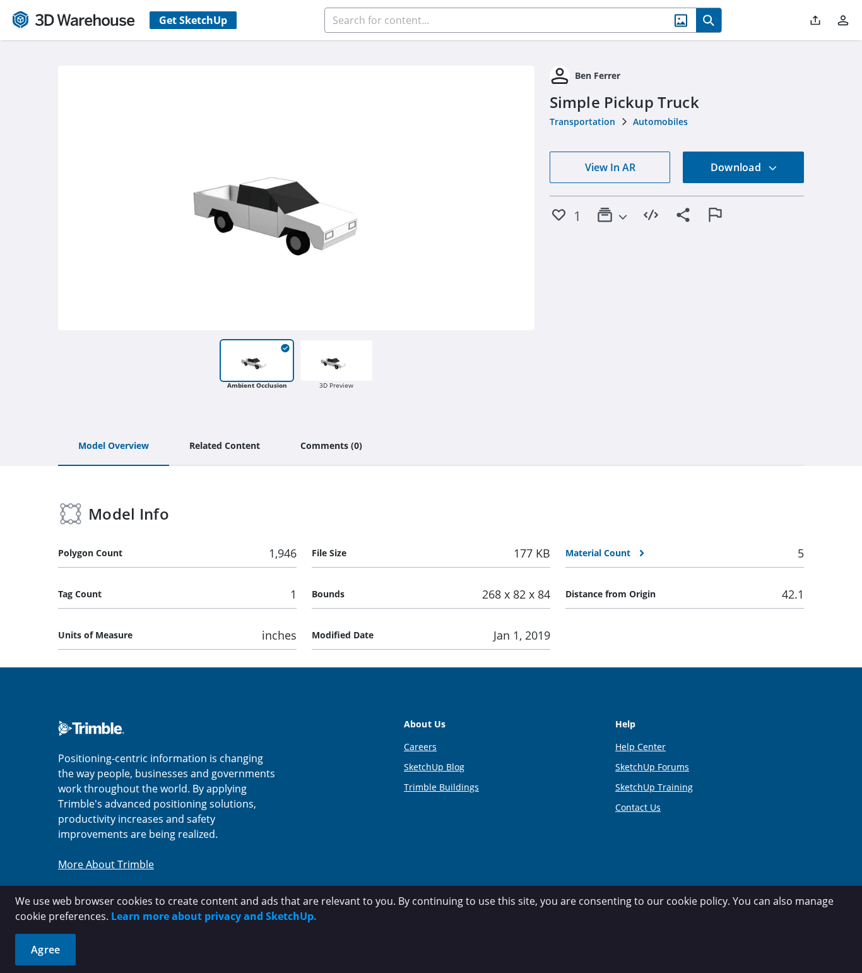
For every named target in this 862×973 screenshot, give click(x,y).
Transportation (582, 122)
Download (737, 167)
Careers (420, 747)
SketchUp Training (654, 787)
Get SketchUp (193, 20)
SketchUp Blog (434, 767)
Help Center (640, 747)
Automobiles (660, 122)
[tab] (113, 446)
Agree (45, 950)
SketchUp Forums (652, 767)
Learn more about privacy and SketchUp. (214, 916)
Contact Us (638, 807)
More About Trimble (106, 864)
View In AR (610, 167)
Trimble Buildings (441, 787)
